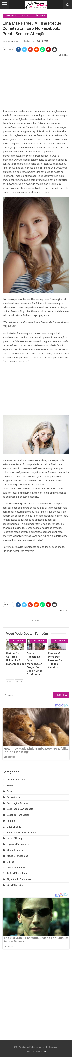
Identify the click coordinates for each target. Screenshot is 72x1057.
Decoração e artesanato (20, 809)
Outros (10, 862)
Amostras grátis (16, 779)
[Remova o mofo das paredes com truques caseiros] (57, 645)
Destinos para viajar (18, 815)
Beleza (10, 785)
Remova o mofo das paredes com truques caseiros (56, 660)
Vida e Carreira (15, 885)
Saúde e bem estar (17, 873)
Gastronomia (14, 826)
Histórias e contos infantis (21, 832)
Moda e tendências (17, 856)
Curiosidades (11, 15)
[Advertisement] (36, 82)
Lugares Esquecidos (18, 844)
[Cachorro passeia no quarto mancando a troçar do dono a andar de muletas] (36, 645)
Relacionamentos (16, 867)
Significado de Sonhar (19, 879)
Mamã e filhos (38, 15)
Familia (24, 15)
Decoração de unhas (18, 803)
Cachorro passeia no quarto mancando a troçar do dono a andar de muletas (35, 664)
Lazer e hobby (14, 838)
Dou (44, 1052)
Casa (9, 791)
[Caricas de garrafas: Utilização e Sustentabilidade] (15, 645)
